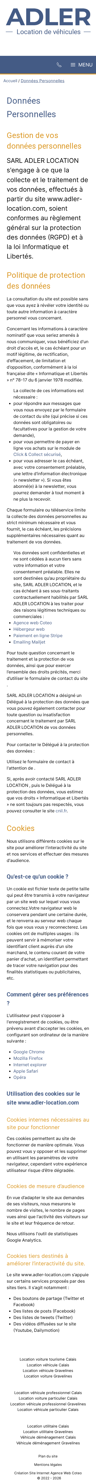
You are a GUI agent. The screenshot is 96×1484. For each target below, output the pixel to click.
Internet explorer (30, 1064)
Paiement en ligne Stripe (38, 635)
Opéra (19, 1077)
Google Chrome (29, 1051)
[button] (81, 65)
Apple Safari (25, 1071)
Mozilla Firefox (28, 1058)
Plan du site (48, 1456)
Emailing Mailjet (29, 642)
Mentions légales (48, 1465)
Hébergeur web (29, 629)
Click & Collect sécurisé (37, 454)
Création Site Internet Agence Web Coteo (48, 1473)
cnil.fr (61, 810)
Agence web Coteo (32, 622)
